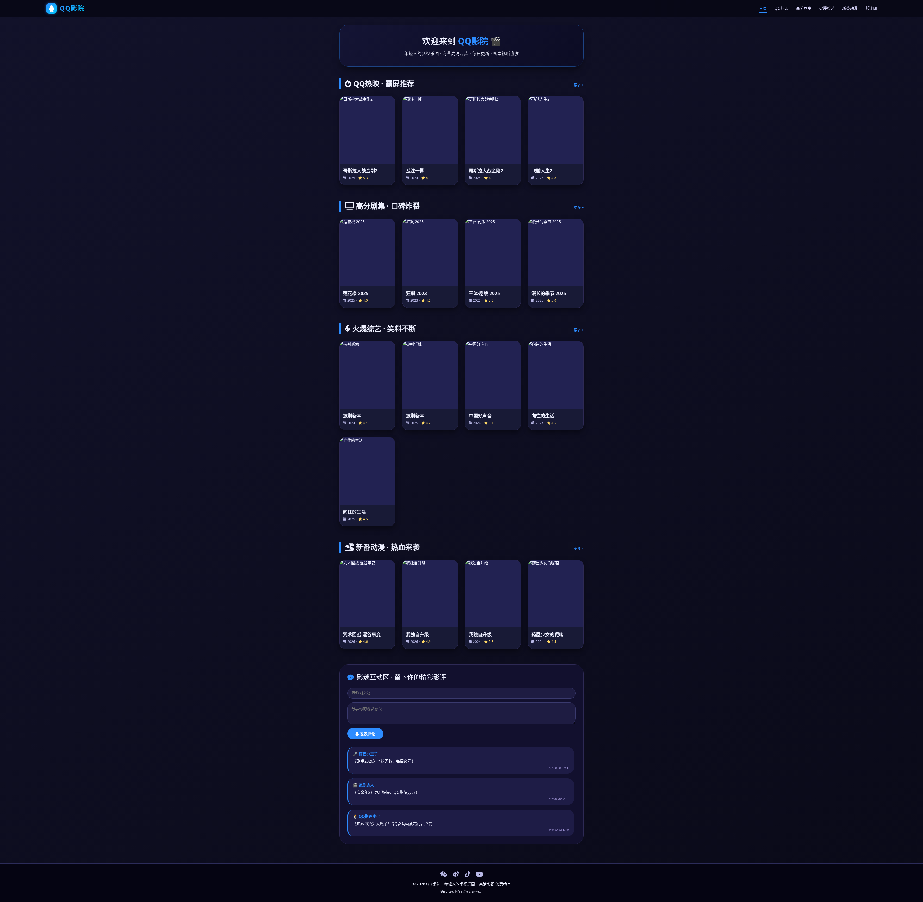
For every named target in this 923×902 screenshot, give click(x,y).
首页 (763, 8)
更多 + (579, 85)
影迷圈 (871, 8)
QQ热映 (781, 8)
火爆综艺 (827, 8)
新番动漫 (850, 8)
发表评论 (367, 734)
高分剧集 (803, 8)
